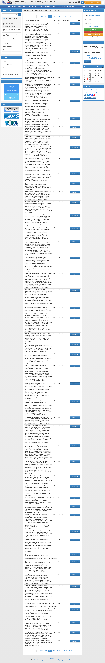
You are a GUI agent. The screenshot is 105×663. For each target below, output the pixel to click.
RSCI (4, 71)
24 (85, 79)
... (37, 16)
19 (90, 77)
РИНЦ (4, 61)
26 (90, 79)
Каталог (52, 658)
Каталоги (34, 6)
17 (84, 77)
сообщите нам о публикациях (11, 42)
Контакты (96, 6)
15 (98, 75)
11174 (58, 16)
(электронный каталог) (11, 19)
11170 (41, 16)
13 (93, 75)
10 (84, 75)
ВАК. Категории (7, 64)
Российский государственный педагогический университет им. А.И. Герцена (54, 660)
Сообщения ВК (97, 92)
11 (87, 75)
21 (95, 77)
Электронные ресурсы (59, 6)
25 (87, 79)
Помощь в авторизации (93, 34)
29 (90, 72)
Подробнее (87, 61)
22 (98, 77)
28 (87, 72)
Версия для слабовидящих (92, 2)
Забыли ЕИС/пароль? (93, 26)
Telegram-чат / (88, 92)
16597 (70, 16)
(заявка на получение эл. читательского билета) (10, 25)
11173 (54, 16)
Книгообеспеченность (45, 6)
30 (93, 72)
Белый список (7, 67)
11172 (50, 16)
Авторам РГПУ (80, 6)
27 (85, 72)
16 (101, 75)
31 (95, 72)
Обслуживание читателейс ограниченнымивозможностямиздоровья (11, 96)
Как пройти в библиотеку (90, 97)
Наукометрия (71, 6)
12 (90, 75)
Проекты (19, 6)
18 (87, 77)
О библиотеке (27, 6)
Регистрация (93, 32)
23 (101, 77)
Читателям (89, 6)
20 (93, 77)
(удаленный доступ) (11, 30)
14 (95, 75)
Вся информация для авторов (11, 74)
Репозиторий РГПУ (8, 38)
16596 (65, 16)
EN (82, 2)
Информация (75, 23)
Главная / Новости (11, 6)
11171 (46, 16)
